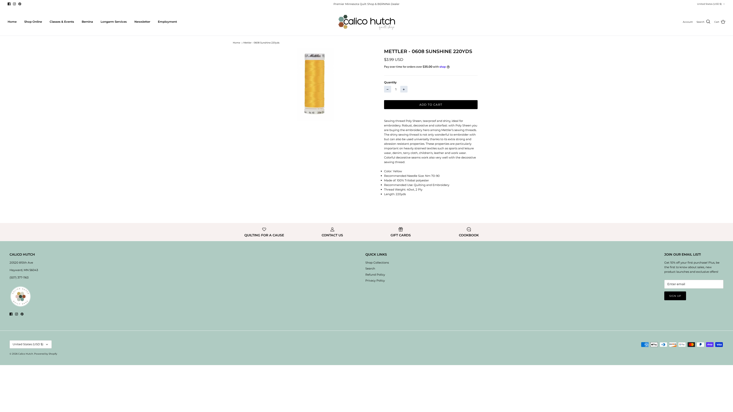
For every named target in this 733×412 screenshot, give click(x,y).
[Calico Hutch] (367, 22)
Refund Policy (375, 274)
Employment (167, 21)
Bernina (87, 21)
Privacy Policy (375, 280)
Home (12, 21)
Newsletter (142, 21)
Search (370, 268)
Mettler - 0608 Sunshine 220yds (261, 42)
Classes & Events (62, 21)
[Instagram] (14, 3)
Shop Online (33, 21)
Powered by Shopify (45, 353)
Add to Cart (430, 104)
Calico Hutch (25, 353)
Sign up (675, 295)
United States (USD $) (709, 3)
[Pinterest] (19, 3)
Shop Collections (377, 262)
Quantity (390, 82)
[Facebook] (9, 3)
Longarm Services (114, 21)
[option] (315, 85)
